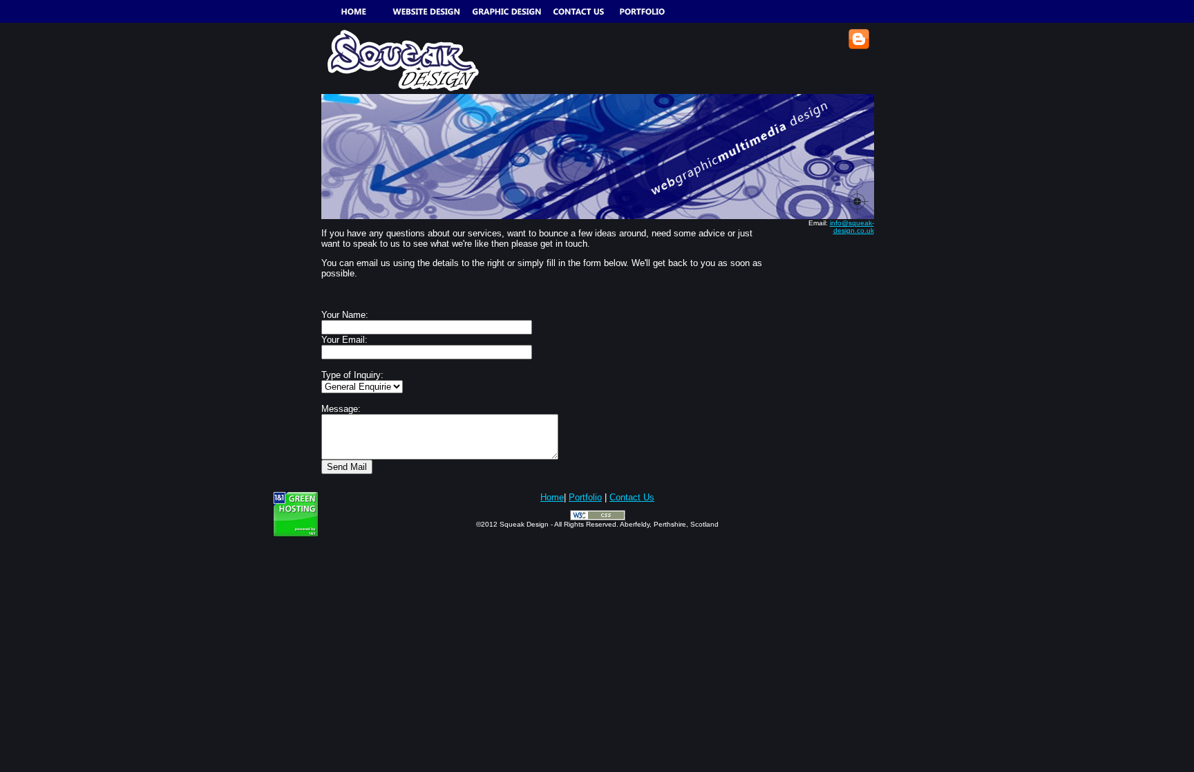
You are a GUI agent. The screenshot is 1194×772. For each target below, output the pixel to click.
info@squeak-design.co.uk (852, 226)
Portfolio (585, 497)
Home (552, 497)
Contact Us (631, 497)
